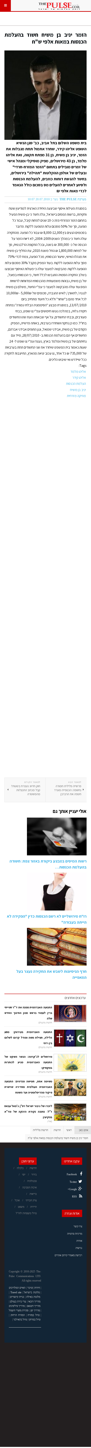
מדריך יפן (35, 1310)
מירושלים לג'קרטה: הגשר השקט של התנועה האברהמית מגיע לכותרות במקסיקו (28, 1062)
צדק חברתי (31, 1200)
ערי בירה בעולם (18, 1301)
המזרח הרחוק (18, 1315)
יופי (23, 1174)
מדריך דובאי (34, 1301)
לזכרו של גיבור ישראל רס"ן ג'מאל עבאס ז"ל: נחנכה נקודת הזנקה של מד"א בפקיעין (28, 1111)
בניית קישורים (17, 1296)
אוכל (17, 1200)
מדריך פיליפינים (17, 1306)
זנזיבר (30, 1287)
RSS (74, 1196)
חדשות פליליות (40, 1130)
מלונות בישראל (32, 1292)
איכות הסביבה (29, 1187)
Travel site (16, 1292)
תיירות (33, 1206)
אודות (79, 1240)
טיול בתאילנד (20, 1319)
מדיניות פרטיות (74, 1233)
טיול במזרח (34, 1315)
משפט (21, 1206)
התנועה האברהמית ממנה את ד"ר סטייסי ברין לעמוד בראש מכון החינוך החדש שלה (28, 1012)
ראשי (69, 1130)
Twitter (73, 1181)
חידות (37, 1287)
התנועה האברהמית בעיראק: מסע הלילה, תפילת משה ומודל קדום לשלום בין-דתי (28, 1037)
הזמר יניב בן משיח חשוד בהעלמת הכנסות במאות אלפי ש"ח (45, 38)
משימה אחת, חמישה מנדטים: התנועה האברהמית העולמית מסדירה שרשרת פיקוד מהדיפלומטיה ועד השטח (28, 1086)
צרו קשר (78, 1226)
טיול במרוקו (34, 1319)
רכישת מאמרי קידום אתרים (68, 1255)
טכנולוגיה (32, 1181)
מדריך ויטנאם (33, 1306)
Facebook (72, 1174)
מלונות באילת (33, 1296)
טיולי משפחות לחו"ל (26, 1213)
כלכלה (20, 1168)
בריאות (33, 1193)
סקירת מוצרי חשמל (18, 1310)
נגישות (79, 1247)
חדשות (57, 1130)
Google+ (72, 1189)
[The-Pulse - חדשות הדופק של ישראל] (59, 5)
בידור (34, 1174)
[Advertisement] (45, 588)
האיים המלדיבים (17, 1287)
